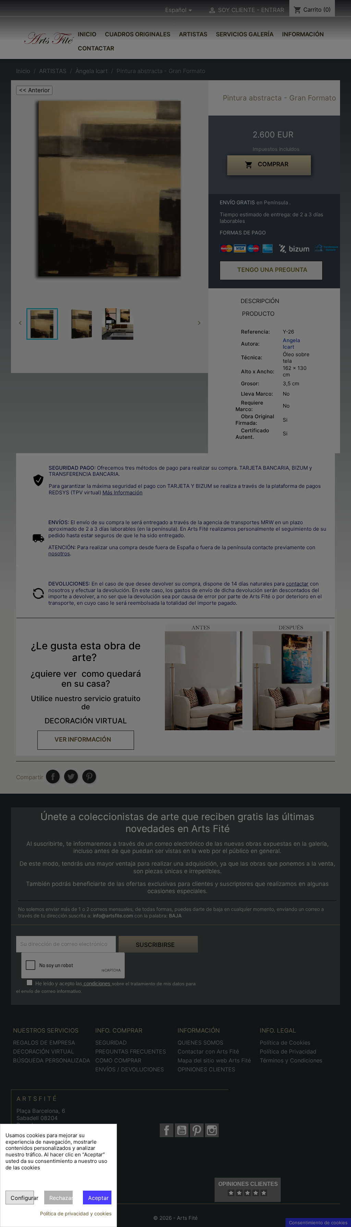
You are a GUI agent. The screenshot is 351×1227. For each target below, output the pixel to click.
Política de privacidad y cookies (75, 1213)
